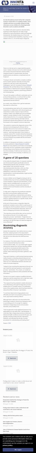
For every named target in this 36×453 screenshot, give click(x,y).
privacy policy (7, 445)
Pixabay (18, 63)
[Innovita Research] (12, 2)
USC (9, 323)
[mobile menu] (33, 2)
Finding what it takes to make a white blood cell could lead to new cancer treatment (17, 382)
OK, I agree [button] (18, 449)
